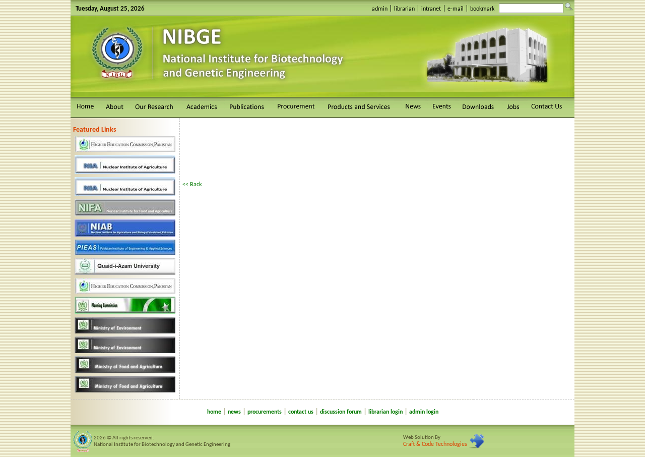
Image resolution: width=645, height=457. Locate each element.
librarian (404, 9)
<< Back (192, 185)
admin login (423, 412)
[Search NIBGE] (569, 7)
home (214, 412)
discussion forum (341, 412)
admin (380, 9)
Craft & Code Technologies (435, 444)
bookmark (482, 9)
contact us (300, 412)
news (234, 412)
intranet (431, 9)
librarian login (385, 412)
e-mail (455, 9)
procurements (264, 412)
